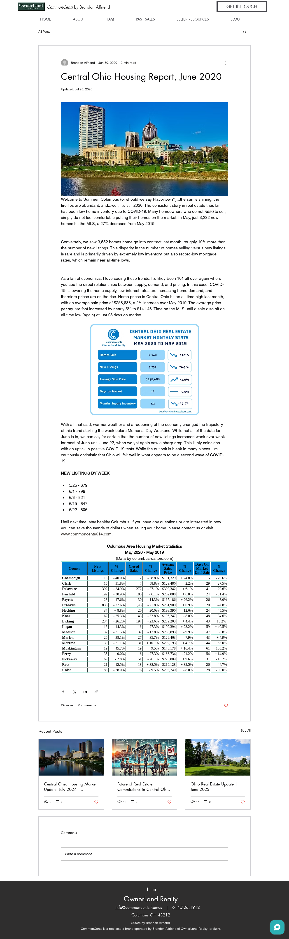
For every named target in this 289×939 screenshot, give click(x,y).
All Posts (44, 31)
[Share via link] (96, 691)
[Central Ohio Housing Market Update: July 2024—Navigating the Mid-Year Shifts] (71, 757)
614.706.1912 (186, 907)
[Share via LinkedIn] (85, 691)
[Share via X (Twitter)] (74, 691)
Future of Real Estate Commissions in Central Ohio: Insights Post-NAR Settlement (144, 786)
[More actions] (225, 62)
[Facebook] (147, 889)
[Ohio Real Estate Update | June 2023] (217, 757)
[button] (242, 6)
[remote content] (144, 617)
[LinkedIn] (154, 889)
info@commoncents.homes (138, 907)
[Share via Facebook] (63, 691)
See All (246, 730)
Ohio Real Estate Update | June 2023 (214, 786)
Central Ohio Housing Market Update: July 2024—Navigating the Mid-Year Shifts (70, 786)
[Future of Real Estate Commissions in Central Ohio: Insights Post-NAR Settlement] (144, 757)
